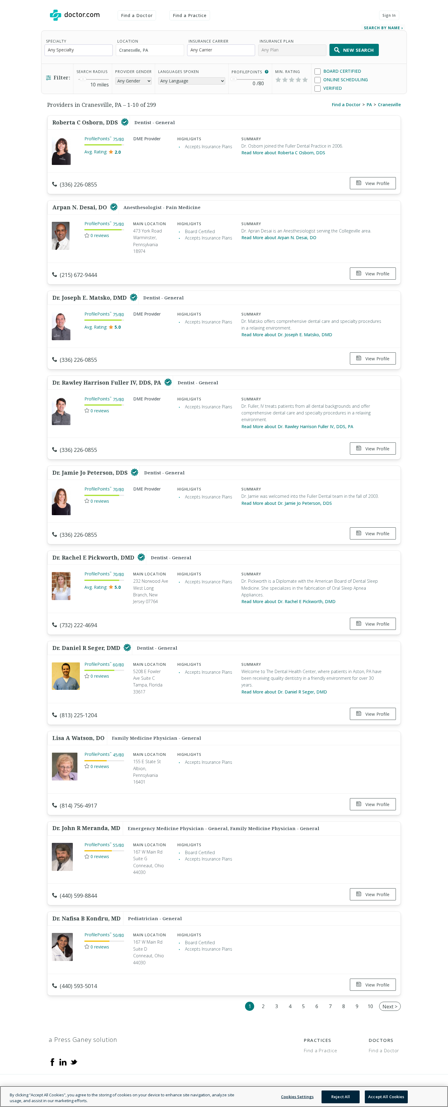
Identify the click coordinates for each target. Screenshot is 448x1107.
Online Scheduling (345, 79)
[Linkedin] (63, 1062)
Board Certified (341, 71)
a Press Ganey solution (83, 1039)
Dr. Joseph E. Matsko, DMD (90, 297)
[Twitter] (73, 1062)
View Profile (376, 183)
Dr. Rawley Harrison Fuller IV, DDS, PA (107, 382)
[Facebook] (52, 1062)
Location (127, 41)
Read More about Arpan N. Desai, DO (278, 237)
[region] (224, 1096)
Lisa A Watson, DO (78, 738)
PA (369, 104)
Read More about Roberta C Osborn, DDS (283, 152)
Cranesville (389, 104)
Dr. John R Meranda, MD (86, 828)
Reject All (340, 1096)
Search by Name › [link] (383, 27)
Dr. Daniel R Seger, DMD (87, 647)
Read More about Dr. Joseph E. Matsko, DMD (286, 334)
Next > (389, 1006)
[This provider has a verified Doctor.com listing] (125, 122)
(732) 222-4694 (78, 625)
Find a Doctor (137, 15)
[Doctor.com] (75, 15)
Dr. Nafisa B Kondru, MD (86, 918)
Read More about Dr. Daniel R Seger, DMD (284, 692)
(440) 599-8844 (78, 895)
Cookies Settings (297, 1096)
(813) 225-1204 (78, 715)
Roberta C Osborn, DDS (85, 122)
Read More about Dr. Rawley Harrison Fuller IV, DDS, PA (297, 426)
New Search (358, 50)
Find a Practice (190, 15)
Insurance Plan (277, 41)
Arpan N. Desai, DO (80, 207)
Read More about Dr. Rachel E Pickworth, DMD (288, 601)
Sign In (389, 15)
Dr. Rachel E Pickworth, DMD (94, 557)
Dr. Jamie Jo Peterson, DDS (90, 472)
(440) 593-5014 (78, 986)
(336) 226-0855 (78, 184)
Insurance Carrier (209, 41)
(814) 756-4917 (78, 805)
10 (370, 1006)
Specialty (56, 41)
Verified (332, 88)
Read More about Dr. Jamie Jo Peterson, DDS (286, 503)
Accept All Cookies (386, 1096)
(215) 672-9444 (78, 274)
